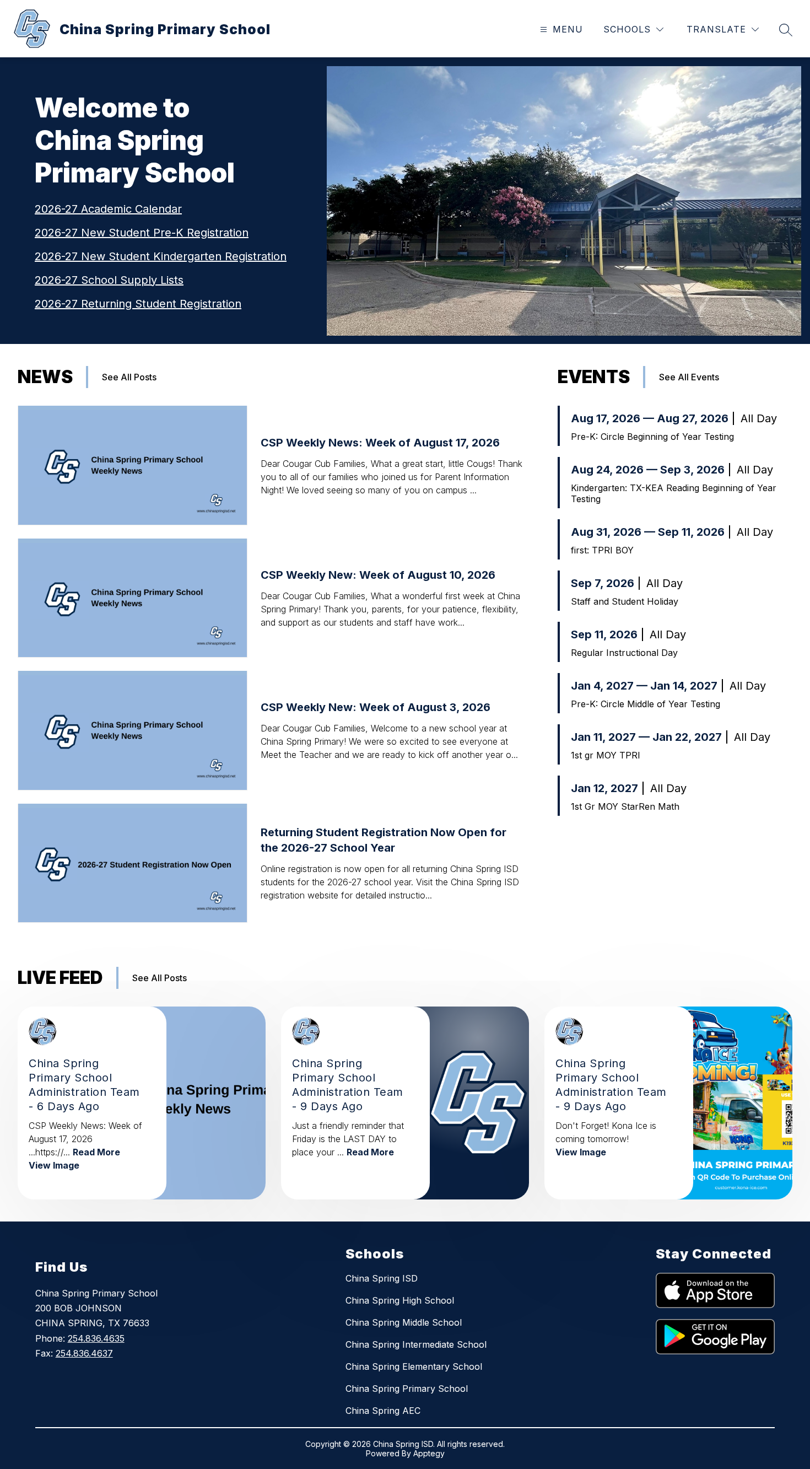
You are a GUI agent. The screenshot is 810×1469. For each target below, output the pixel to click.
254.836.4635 (96, 1338)
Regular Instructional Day (624, 652)
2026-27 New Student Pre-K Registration (142, 232)
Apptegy (429, 1453)
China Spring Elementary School (413, 1366)
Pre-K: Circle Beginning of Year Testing (652, 436)
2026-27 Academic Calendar (108, 209)
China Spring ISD (381, 1278)
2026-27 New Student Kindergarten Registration (161, 256)
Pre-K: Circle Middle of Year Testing (645, 703)
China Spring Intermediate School (416, 1344)
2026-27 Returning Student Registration (138, 303)
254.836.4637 (84, 1353)
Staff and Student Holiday (624, 601)
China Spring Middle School (403, 1322)
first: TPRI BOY (602, 550)
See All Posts (129, 377)
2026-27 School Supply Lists (109, 280)
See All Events (689, 377)
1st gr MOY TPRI (605, 755)
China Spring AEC (382, 1410)
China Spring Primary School (406, 1388)
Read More (96, 1152)
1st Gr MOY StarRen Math (625, 806)
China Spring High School (399, 1300)
